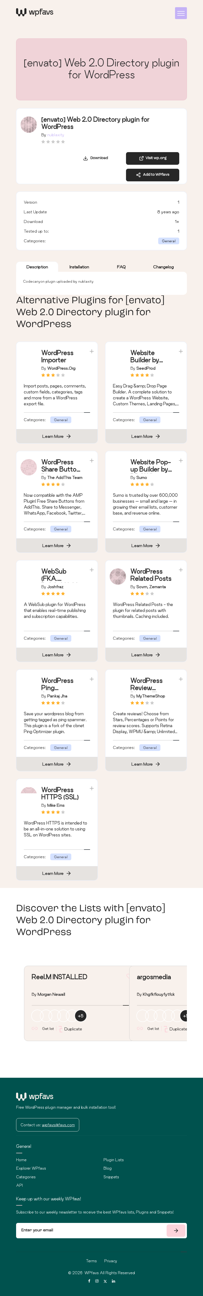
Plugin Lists (113, 1160)
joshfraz (55, 586)
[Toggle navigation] (181, 13)
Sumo (141, 477)
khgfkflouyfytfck (159, 994)
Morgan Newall (51, 994)
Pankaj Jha (57, 695)
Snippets (111, 1177)
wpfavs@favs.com (58, 1125)
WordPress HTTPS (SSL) (60, 793)
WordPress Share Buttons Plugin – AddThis (62, 472)
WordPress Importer (57, 356)
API (19, 1185)
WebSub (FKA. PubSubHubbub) (60, 582)
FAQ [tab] (121, 266)
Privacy (110, 1261)
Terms (91, 1261)
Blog (107, 1168)
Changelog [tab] (163, 266)
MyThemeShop (150, 695)
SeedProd (145, 368)
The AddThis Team (64, 477)
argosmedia (154, 976)
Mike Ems (56, 805)
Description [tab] (37, 266)
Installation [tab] (79, 266)
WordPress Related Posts (151, 575)
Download (98, 158)
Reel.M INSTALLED (59, 976)
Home (21, 1160)
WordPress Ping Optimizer (57, 687)
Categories (26, 1177)
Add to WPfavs (155, 175)
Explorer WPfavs (31, 1168)
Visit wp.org (155, 158)
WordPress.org (61, 368)
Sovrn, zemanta (151, 586)
